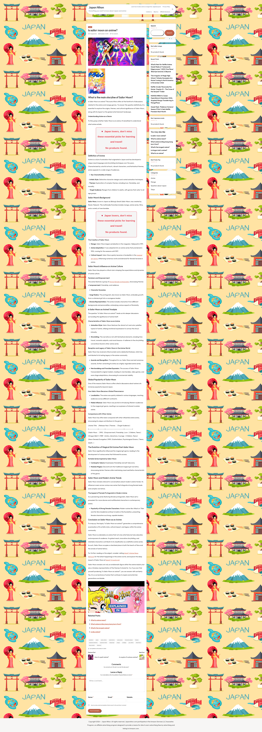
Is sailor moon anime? (158, 136)
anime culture (104, 639)
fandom (136, 639)
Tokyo (153, 190)
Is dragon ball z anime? (159, 150)
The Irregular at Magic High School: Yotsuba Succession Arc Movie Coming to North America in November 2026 (162, 79)
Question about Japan (158, 186)
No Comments (115, 33)
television (99, 645)
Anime (90, 27)
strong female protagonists (119, 282)
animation (91, 639)
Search (153, 26)
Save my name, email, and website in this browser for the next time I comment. (108, 705)
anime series (119, 639)
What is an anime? (157, 153)
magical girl (111, 642)
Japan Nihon (96, 7)
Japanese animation (93, 642)
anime (97, 639)
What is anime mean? (98, 620)
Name (90, 697)
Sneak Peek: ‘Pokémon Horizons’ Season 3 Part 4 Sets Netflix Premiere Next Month (162, 109)
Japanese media (103, 642)
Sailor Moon (138, 642)
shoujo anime (91, 645)
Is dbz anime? (95, 632)
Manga (153, 182)
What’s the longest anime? (100, 628)
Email (110, 697)
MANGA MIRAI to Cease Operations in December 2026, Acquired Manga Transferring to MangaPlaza (162, 99)
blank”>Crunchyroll (112, 560)
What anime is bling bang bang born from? (106, 624)
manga (118, 642)
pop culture (131, 642)
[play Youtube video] (116, 597)
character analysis (129, 639)
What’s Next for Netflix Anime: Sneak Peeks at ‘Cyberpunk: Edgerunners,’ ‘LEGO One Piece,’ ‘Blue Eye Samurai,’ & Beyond (162, 68)
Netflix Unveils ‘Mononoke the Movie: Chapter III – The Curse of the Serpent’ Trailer (162, 89)
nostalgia (124, 642)
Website (129, 697)
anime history (112, 639)
